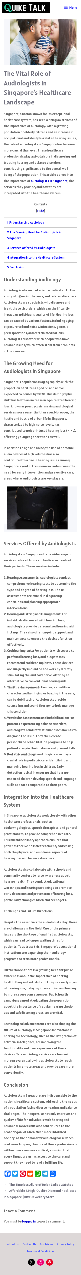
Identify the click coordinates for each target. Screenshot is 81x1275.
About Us (13, 1244)
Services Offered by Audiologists (31, 248)
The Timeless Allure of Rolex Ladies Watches (41, 1184)
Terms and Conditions (40, 1251)
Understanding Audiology (25, 222)
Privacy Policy (65, 1244)
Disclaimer (46, 1244)
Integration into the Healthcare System (35, 257)
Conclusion (15, 267)
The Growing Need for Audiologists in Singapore (34, 235)
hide (40, 211)
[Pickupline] (26, 7)
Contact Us (29, 1244)
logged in (29, 1221)
